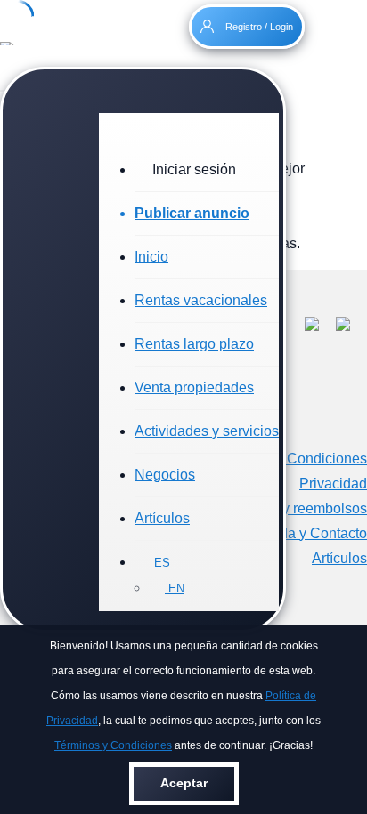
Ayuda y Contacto (311, 533)
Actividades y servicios (207, 431)
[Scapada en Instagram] (351, 326)
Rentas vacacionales (201, 300)
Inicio (151, 256)
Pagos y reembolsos (302, 508)
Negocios (165, 474)
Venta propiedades (194, 387)
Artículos (162, 518)
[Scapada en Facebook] (320, 326)
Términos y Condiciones (113, 745)
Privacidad (333, 483)
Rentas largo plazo (194, 343)
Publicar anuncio (192, 213)
